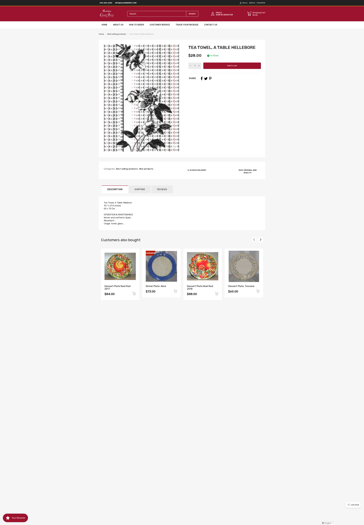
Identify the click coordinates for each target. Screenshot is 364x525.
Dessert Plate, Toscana (241, 286)
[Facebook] (201, 78)
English (327, 523)
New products (145, 169)
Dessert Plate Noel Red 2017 (118, 287)
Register (261, 3)
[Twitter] (206, 78)
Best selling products (126, 169)
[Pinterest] (210, 78)
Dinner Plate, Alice (156, 286)
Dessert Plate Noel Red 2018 (200, 287)
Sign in (252, 3)
